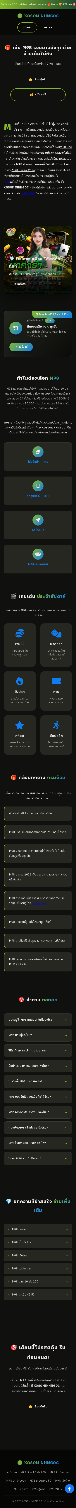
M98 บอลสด (21, 1489)
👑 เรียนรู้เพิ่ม (38, 79)
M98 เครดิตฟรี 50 (40, 1481)
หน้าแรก (12, 1472)
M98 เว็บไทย (62, 1481)
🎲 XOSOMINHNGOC (38, 15)
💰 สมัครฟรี (38, 94)
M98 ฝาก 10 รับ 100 (33, 1472)
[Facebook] (69, 1488)
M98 (7, 181)
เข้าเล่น (27, 27)
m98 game (39, 903)
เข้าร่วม (49, 27)
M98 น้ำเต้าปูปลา (16, 1481)
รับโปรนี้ (23, 347)
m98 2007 (28, 193)
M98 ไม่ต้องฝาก (59, 1472)
